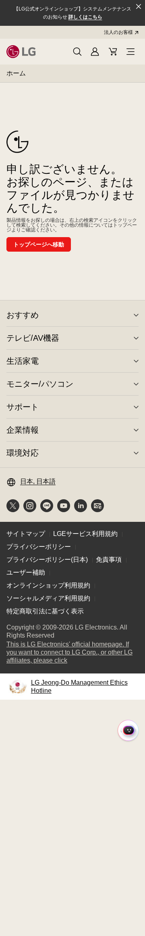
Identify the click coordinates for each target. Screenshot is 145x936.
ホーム (16, 73)
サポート (22, 406)
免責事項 (109, 559)
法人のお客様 (118, 32)
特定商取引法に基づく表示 (45, 611)
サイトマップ (25, 533)
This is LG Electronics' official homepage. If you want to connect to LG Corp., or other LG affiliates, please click (69, 653)
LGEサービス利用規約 (85, 533)
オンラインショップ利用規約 (48, 585)
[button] (77, 52)
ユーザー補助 (25, 572)
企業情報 (22, 429)
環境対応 (22, 452)
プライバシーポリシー (38, 546)
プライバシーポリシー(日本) (47, 559)
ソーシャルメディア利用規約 (48, 598)
